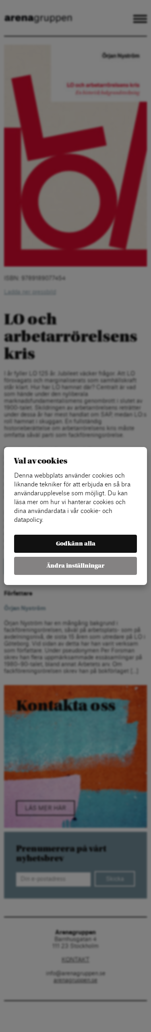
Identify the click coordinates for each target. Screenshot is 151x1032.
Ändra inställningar (75, 565)
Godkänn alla (75, 543)
